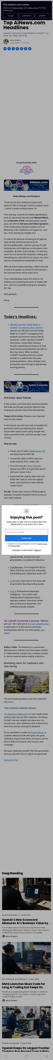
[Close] (49, 507)
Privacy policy (15, 546)
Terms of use (42, 544)
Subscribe (26, 538)
